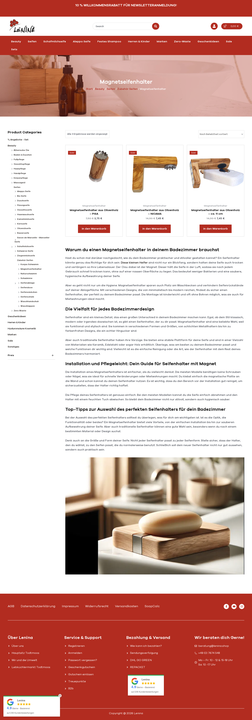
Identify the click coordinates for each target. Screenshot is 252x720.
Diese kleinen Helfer (134, 263)
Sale (229, 41)
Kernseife (22, 223)
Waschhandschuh (30, 301)
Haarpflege (20, 168)
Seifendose (27, 287)
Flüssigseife (23, 205)
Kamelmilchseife (25, 219)
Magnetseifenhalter (31, 269)
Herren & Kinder (139, 41)
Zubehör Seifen (127, 89)
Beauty (16, 41)
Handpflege (20, 173)
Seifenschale (27, 296)
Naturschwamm (29, 273)
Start (89, 89)
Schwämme (26, 278)
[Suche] (155, 26)
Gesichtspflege (22, 164)
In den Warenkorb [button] (94, 229)
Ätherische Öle (21, 150)
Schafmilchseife (54, 41)
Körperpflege (21, 178)
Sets (14, 49)
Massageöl (19, 182)
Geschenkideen (208, 41)
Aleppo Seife (82, 41)
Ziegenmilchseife (26, 255)
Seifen (32, 41)
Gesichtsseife (24, 209)
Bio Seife (21, 196)
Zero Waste (20, 310)
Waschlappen (28, 306)
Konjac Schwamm (30, 264)
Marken (162, 41)
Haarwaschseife (25, 214)
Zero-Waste (182, 41)
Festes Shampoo (109, 41)
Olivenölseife (24, 228)
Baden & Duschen (23, 154)
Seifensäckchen (29, 292)
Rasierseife (23, 233)
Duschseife (23, 200)
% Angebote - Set (18, 139)
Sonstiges (13, 346)
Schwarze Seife (25, 251)
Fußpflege (19, 159)
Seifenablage (28, 282)
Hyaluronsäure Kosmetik (22, 328)
